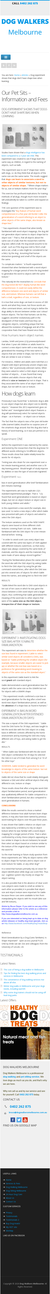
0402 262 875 (29, 3)
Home (17, 75)
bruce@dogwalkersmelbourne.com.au (28, 1112)
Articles (25, 75)
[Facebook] (8, 65)
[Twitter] (3, 65)
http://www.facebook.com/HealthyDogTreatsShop (25, 923)
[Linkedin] (14, 65)
